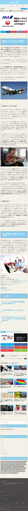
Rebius (2, 289)
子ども (5, 471)
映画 (14, 471)
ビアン (21, 468)
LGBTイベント (24, 461)
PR (1, 439)
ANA (8, 331)
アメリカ (13, 462)
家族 (9, 471)
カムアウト (18, 464)
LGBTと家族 (11, 461)
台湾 (20, 469)
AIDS (2, 461)
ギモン (2, 443)
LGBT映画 (3, 462)
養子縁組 (10, 473)
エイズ (2, 464)
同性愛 (2, 471)
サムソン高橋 (3, 466)
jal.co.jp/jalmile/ (23, 281)
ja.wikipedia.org (9, 284)
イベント (17, 462)
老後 (4, 473)
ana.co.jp (20, 282)
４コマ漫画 (16, 473)
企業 (14, 469)
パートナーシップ (15, 468)
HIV (4, 461)
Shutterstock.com (8, 289)
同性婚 (23, 469)
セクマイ (13, 466)
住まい (17, 469)
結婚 (2, 473)
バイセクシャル (8, 468)
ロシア (11, 469)
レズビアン (6, 469)
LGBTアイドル (17, 461)
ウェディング (23, 462)
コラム (2, 446)
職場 (7, 473)
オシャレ (6, 464)
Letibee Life (14, 2)
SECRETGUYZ (8, 462)
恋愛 (11, 471)
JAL (11, 331)
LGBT (15, 331)
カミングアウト (12, 464)
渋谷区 (23, 471)
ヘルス (24, 468)
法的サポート (18, 471)
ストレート (9, 466)
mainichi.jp (7, 277)
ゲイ (21, 464)
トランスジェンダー (20, 466)
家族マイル (20, 331)
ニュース (3, 449)
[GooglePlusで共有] (14, 32)
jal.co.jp (16, 279)
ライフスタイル (4, 453)
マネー (2, 469)
